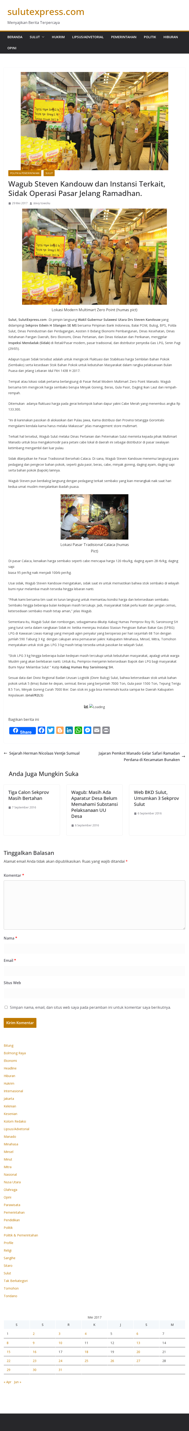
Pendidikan (12, 1220)
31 (60, 1370)
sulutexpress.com (46, 11)
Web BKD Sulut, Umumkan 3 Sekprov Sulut (156, 798)
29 (8, 1370)
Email (10, 960)
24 (60, 1361)
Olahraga (10, 1189)
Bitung (8, 1045)
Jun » (17, 1382)
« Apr (7, 1382)
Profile (8, 1243)
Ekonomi (10, 1060)
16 (34, 1352)
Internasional (13, 1091)
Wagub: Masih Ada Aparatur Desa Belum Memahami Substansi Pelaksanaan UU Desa (94, 804)
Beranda (14, 37)
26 (112, 1361)
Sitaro (8, 1265)
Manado (10, 1136)
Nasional (10, 1174)
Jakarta (9, 1098)
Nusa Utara (12, 1182)
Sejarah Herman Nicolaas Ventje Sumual (44, 753)
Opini (11, 48)
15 (8, 1352)
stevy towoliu (41, 203)
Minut (8, 1159)
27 (138, 1361)
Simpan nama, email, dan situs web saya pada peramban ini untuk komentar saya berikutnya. (90, 1007)
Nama (10, 938)
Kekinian (10, 1106)
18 (86, 1352)
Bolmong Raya (15, 1053)
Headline (10, 1068)
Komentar (14, 875)
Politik (150, 37)
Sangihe (9, 1258)
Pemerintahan (123, 37)
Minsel (8, 1151)
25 (86, 1361)
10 (60, 1343)
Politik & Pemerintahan (24, 173)
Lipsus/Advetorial (88, 37)
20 (138, 1352)
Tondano (10, 1296)
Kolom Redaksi (15, 1121)
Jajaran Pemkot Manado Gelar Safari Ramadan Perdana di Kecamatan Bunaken (139, 756)
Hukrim (58, 37)
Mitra (8, 1167)
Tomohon (11, 1288)
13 (138, 1343)
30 (34, 1370)
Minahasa (11, 1144)
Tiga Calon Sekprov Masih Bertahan (28, 795)
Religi (8, 1250)
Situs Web (12, 982)
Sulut (35, 37)
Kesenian (10, 1114)
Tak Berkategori (16, 1281)
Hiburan (170, 37)
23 (34, 1361)
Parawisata (12, 1205)
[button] (42, 37)
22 (8, 1361)
